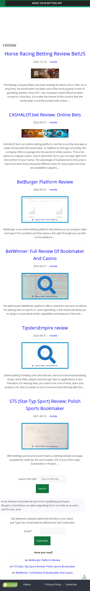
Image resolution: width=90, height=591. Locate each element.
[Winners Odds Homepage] (2, 3)
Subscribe (42, 540)
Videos (27, 584)
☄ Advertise (70, 584)
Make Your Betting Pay (47, 3)
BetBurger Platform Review (44, 560)
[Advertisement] (45, 23)
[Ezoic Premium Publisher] (10, 586)
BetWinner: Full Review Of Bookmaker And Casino (44, 572)
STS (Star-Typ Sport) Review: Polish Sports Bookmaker (44, 566)
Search (42, 488)
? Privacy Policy (52, 584)
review (53, 61)
